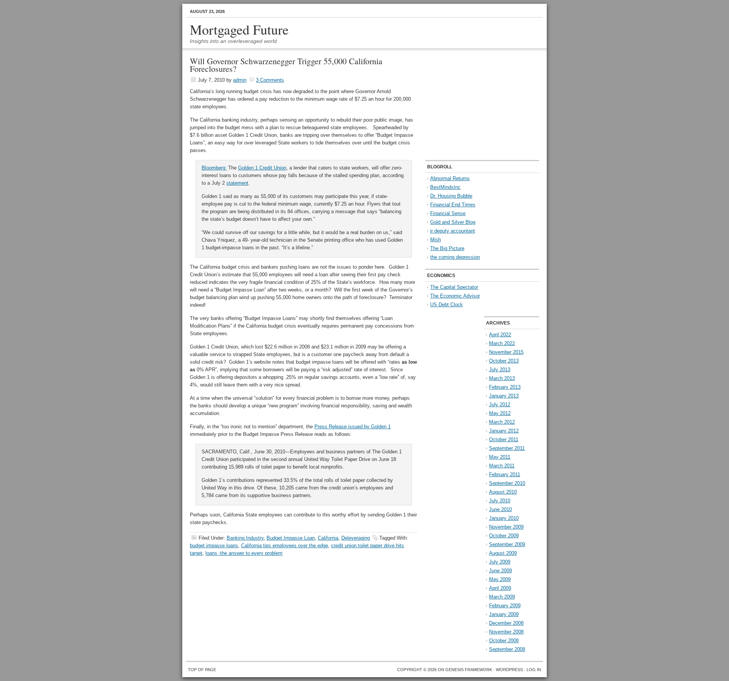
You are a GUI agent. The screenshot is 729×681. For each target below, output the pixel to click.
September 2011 (507, 448)
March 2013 (502, 378)
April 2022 (500, 334)
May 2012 (500, 413)
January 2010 (504, 518)
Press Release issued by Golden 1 (352, 426)
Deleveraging (355, 538)
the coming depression (455, 257)
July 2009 (499, 562)
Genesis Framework (468, 669)
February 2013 (505, 387)
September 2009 (507, 544)
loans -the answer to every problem (243, 553)
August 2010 (503, 492)
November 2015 (506, 352)
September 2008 (507, 649)
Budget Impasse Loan (291, 538)
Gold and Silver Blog (452, 222)
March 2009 (502, 597)
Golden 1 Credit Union (262, 168)
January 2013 (504, 396)
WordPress (509, 669)
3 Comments (270, 80)
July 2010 (499, 501)
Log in (534, 669)
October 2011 (503, 439)
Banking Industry (245, 538)
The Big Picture (447, 248)
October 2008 (504, 640)
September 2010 (507, 483)
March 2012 (502, 422)
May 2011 (499, 457)
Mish (435, 239)
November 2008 (506, 632)
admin (239, 80)
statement (237, 183)
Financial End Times (452, 204)
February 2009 (505, 605)
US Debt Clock (446, 304)
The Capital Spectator (454, 287)
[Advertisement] (472, 104)
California (328, 538)
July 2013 (499, 369)
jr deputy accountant (452, 231)
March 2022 (502, 343)
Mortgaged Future (239, 29)
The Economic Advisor (455, 296)
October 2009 (504, 535)
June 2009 (500, 570)
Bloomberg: (214, 168)
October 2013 (504, 361)
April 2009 (500, 588)
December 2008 (506, 623)
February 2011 (504, 474)
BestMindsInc (445, 187)
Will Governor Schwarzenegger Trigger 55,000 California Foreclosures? (286, 64)
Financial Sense (447, 213)
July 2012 (499, 404)
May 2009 (500, 579)
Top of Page (202, 669)
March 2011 (501, 466)
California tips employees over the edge (284, 545)
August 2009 (503, 553)
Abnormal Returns (450, 178)
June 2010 (500, 509)
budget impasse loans (214, 545)
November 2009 (506, 527)
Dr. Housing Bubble (451, 196)
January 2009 (504, 614)
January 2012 (504, 431)
